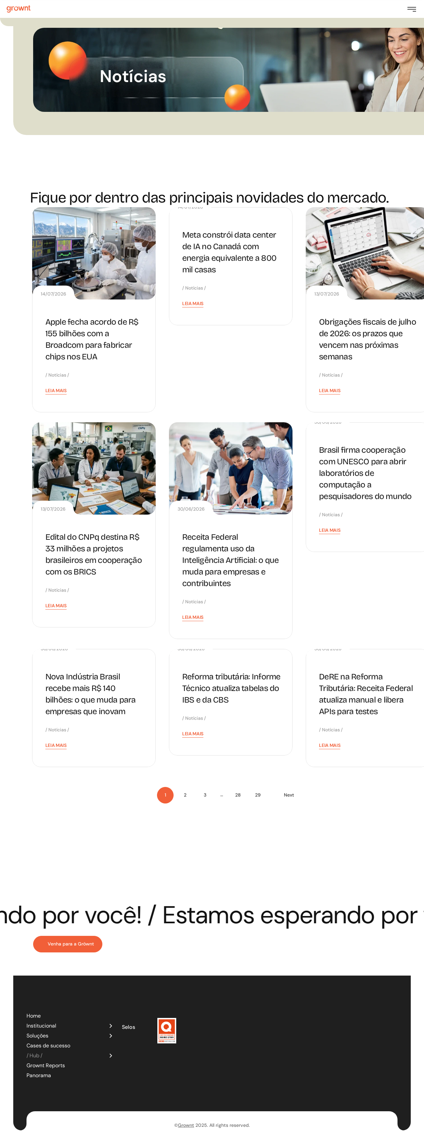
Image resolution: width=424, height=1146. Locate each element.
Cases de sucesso (48, 1045)
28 (238, 795)
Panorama (38, 1075)
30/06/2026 (191, 509)
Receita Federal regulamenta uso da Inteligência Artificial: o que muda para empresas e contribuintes (230, 560)
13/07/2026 (326, 294)
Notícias (57, 375)
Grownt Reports (45, 1065)
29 (258, 795)
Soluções (37, 1035)
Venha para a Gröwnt (71, 944)
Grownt (186, 1125)
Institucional (41, 1025)
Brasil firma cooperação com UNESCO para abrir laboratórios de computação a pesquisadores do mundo (365, 473)
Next (289, 795)
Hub (34, 1055)
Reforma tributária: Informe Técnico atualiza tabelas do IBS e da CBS (231, 688)
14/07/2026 (53, 294)
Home (33, 1015)
